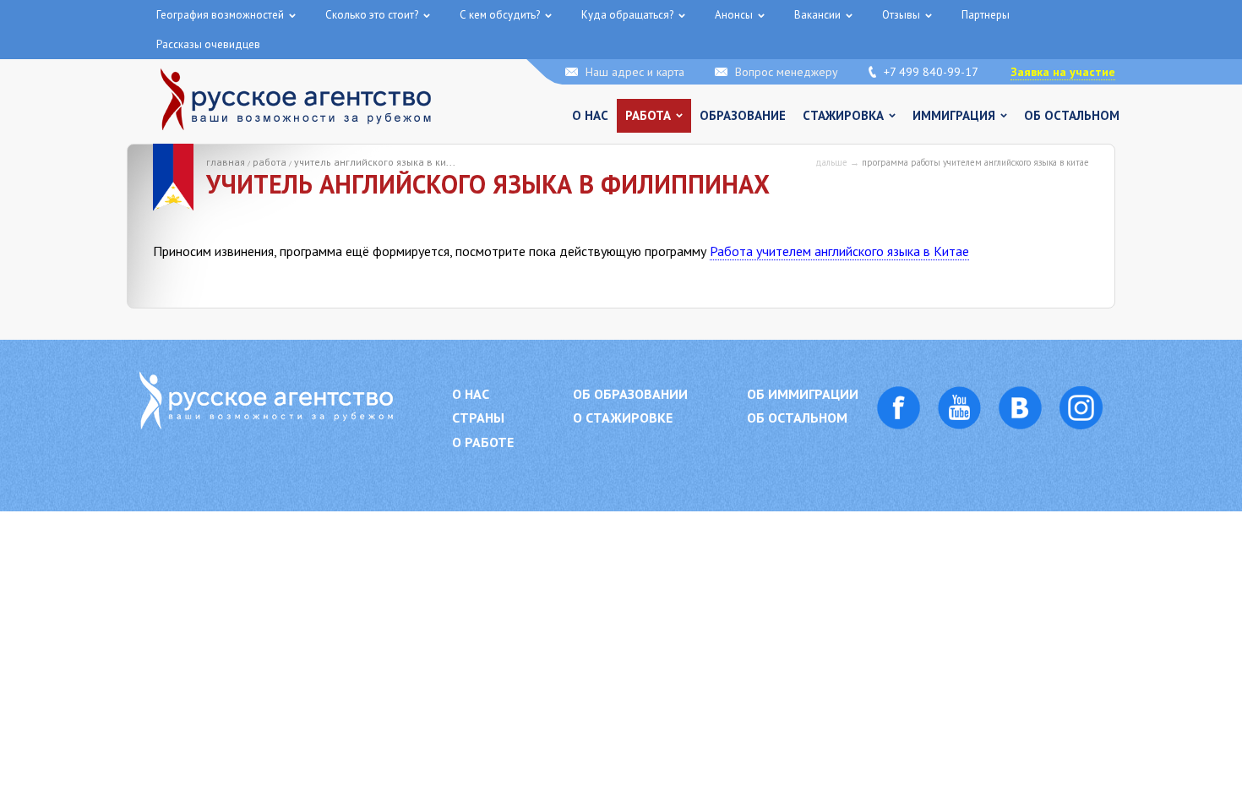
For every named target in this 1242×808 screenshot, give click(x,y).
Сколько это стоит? (371, 15)
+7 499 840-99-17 (931, 71)
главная (225, 162)
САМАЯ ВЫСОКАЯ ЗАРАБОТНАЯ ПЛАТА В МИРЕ (167, 41)
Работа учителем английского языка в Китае (839, 251)
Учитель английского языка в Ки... (374, 162)
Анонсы (734, 15)
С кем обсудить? (500, 15)
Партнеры (985, 15)
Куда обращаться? (627, 15)
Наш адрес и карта (635, 71)
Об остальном (1071, 115)
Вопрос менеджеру (786, 71)
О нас (590, 115)
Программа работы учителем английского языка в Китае (975, 162)
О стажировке (623, 418)
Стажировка (843, 115)
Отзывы (901, 15)
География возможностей (220, 15)
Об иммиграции (802, 394)
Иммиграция (953, 115)
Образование (743, 115)
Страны (478, 418)
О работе (483, 442)
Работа (648, 115)
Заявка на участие (1062, 71)
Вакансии (817, 15)
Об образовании (630, 394)
